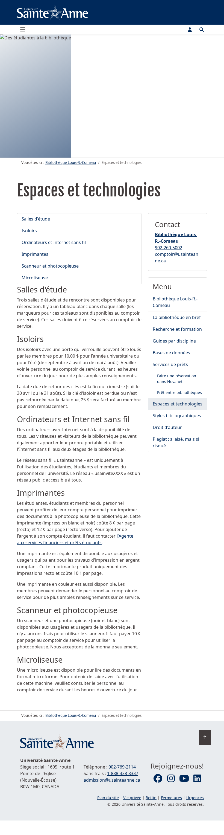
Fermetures (171, 797)
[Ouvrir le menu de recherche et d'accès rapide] (201, 29)
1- (122, 773)
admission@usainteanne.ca (112, 780)
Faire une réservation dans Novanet (176, 378)
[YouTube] (184, 778)
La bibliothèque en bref (177, 317)
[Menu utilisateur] (190, 29)
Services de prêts (170, 364)
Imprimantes (35, 254)
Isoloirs (29, 231)
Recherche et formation (177, 329)
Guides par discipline (174, 341)
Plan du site (108, 797)
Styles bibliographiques (177, 416)
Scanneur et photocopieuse (50, 266)
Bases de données (171, 353)
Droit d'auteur (167, 427)
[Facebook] (157, 778)
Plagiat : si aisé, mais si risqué (176, 442)
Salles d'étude (36, 219)
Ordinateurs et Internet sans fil (54, 242)
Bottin (151, 797)
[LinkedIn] (197, 778)
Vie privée (132, 797)
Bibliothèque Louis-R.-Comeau (175, 302)
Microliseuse (35, 278)
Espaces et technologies (177, 404)
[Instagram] (171, 778)
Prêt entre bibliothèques (179, 392)
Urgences (195, 797)
